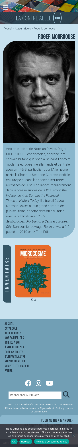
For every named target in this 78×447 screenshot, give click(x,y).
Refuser (25, 441)
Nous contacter (15, 361)
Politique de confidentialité (51, 441)
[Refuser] (73, 435)
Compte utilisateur (17, 366)
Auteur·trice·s (23, 28)
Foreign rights (14, 352)
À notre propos (14, 347)
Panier (9, 371)
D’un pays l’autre (15, 356)
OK (14, 441)
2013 (33, 300)
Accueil (8, 28)
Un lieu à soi (12, 342)
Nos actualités (14, 338)
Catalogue (11, 328)
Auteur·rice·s (13, 333)
